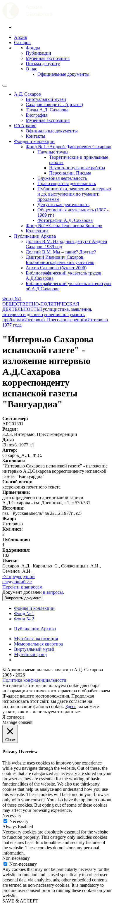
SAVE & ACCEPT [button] (20, 900)
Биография (36, 115)
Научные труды (52, 151)
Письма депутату (43, 63)
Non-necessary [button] (16, 858)
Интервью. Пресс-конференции (55, 319)
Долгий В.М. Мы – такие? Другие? (61, 251)
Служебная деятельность (62, 178)
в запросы (53, 592)
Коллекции (37, 230)
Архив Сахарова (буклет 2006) (56, 267)
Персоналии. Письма (70, 172)
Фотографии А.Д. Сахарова (65, 220)
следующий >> (17, 581)
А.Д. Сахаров (27, 94)
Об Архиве (25, 125)
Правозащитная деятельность (66, 183)
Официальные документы (63, 74)
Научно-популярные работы (77, 167)
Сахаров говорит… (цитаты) (54, 104)
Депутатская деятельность (63, 204)
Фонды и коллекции (34, 141)
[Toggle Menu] (4, 86)
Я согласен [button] (13, 717)
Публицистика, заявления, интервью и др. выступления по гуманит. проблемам (74, 194)
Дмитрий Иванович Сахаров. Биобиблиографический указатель (60, 260)
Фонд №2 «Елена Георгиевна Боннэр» (64, 225)
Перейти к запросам (22, 586)
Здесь (70, 706)
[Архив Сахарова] (27, 17)
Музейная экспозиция (48, 58)
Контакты (35, 136)
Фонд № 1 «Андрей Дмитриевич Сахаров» (68, 146)
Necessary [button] (11, 815)
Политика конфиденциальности (34, 680)
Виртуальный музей (46, 99)
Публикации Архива (35, 236)
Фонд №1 (11, 298)
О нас (31, 68)
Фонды (33, 47)
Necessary (18, 821)
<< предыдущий (18, 576)
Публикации (38, 53)
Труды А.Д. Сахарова (47, 109)
